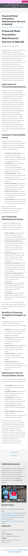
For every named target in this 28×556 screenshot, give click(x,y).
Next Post (14, 455)
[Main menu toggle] (18, 1)
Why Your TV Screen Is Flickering (10, 509)
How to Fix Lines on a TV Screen (10, 513)
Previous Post (14, 452)
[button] (25, 2)
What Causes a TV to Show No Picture (11, 521)
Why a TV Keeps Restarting (8, 515)
